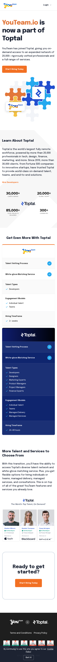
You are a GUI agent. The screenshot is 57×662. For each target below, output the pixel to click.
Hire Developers (10, 182)
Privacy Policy (40, 633)
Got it (29, 657)
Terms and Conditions (21, 633)
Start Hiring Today (14, 69)
